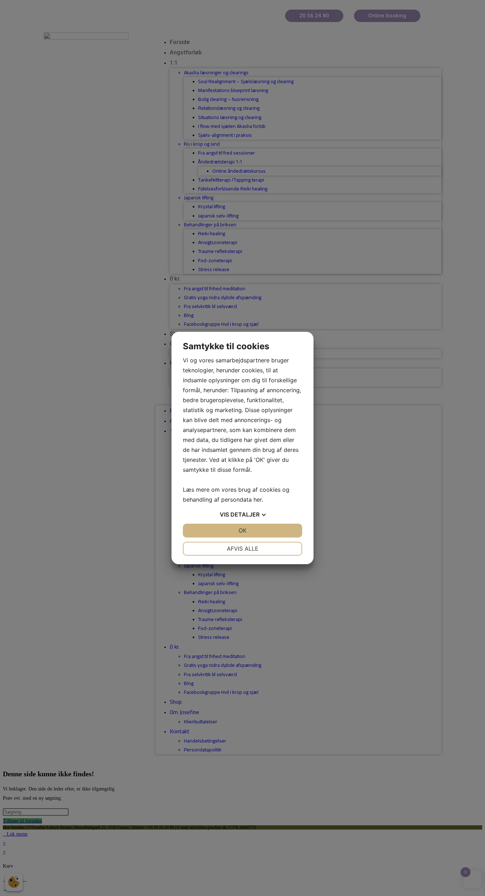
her (258, 499)
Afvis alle (242, 548)
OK (242, 530)
